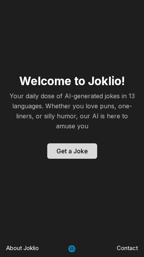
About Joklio (22, 248)
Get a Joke (72, 151)
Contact (127, 248)
